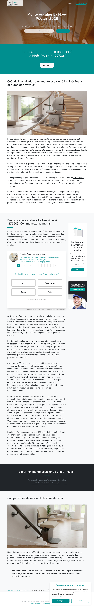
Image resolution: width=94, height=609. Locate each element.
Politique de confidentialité (50, 603)
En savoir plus (57, 596)
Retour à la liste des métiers (37, 299)
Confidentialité (50, 309)
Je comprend (60, 601)
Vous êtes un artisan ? (60, 309)
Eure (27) (27, 590)
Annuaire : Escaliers (15, 590)
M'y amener (63, 31)
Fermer (80, 601)
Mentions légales (35, 603)
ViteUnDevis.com (41, 309)
